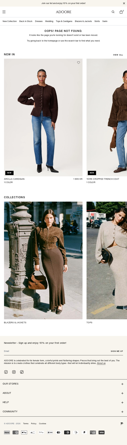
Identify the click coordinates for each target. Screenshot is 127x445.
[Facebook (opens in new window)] (6, 372)
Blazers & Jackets (83, 21)
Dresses (38, 21)
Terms (25, 423)
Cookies (42, 423)
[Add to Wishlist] (79, 63)
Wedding (49, 21)
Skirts (97, 21)
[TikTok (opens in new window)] (22, 372)
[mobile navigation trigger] (4, 12)
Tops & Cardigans (64, 21)
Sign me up (117, 351)
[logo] (63, 12)
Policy (33, 423)
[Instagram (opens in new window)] (14, 372)
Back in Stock (25, 21)
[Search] (113, 12)
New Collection (10, 21)
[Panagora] (121, 423)
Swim (104, 21)
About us (101, 363)
